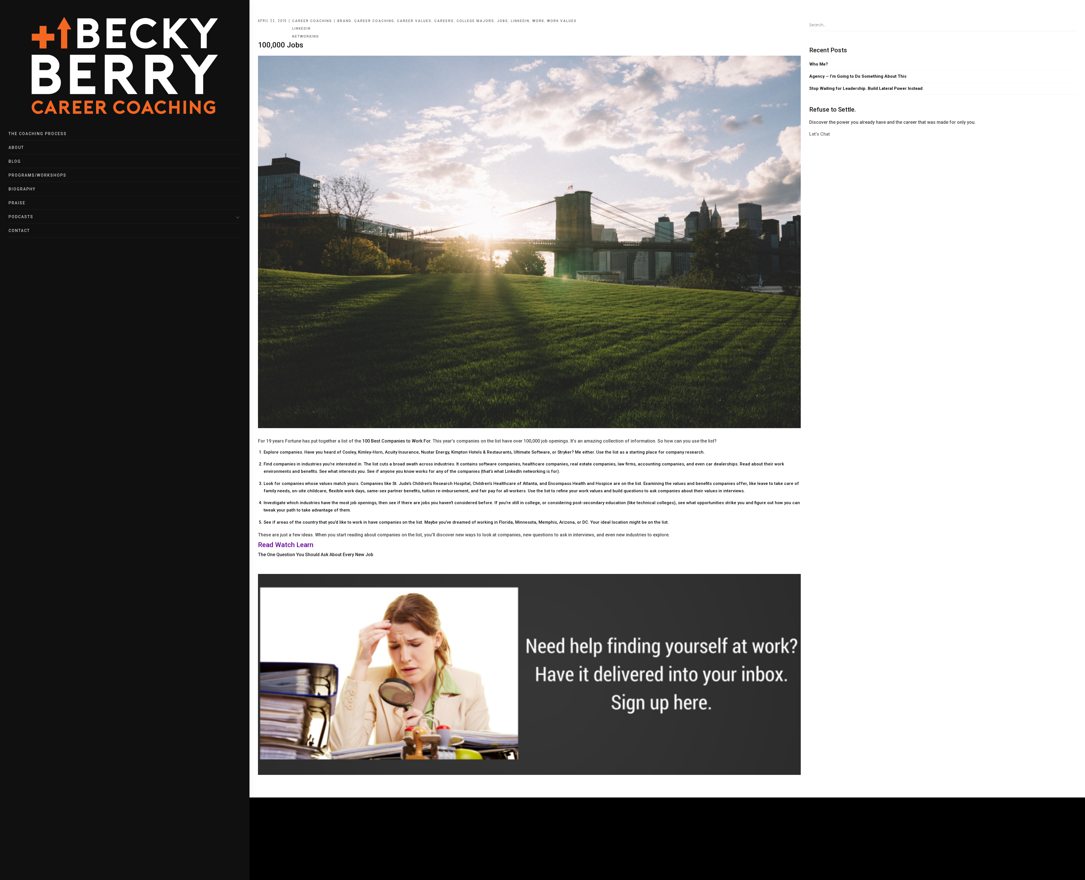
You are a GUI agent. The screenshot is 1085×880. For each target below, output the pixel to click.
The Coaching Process (37, 133)
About (16, 147)
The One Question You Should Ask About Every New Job (315, 554)
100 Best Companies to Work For (396, 441)
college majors (475, 21)
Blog (14, 161)
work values (562, 21)
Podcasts (20, 216)
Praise (16, 203)
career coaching (374, 21)
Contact (19, 230)
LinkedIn (301, 29)
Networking (305, 36)
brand (344, 21)
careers (444, 21)
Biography (22, 189)
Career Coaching (312, 21)
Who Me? (818, 64)
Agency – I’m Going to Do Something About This (857, 76)
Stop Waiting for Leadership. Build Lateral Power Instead (866, 88)
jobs (502, 21)
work (538, 21)
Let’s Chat (819, 134)
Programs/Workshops (37, 175)
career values (414, 21)
